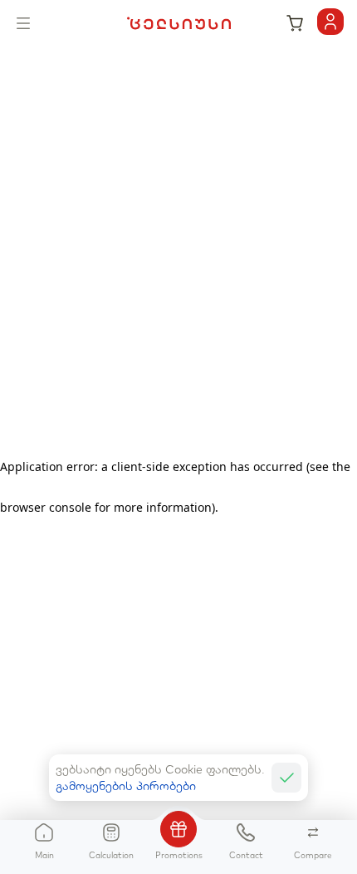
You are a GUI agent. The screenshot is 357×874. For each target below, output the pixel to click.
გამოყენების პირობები (126, 785)
